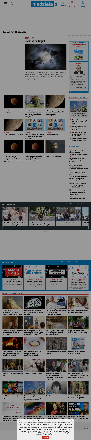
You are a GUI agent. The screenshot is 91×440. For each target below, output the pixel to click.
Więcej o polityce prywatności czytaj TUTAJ (45, 434)
